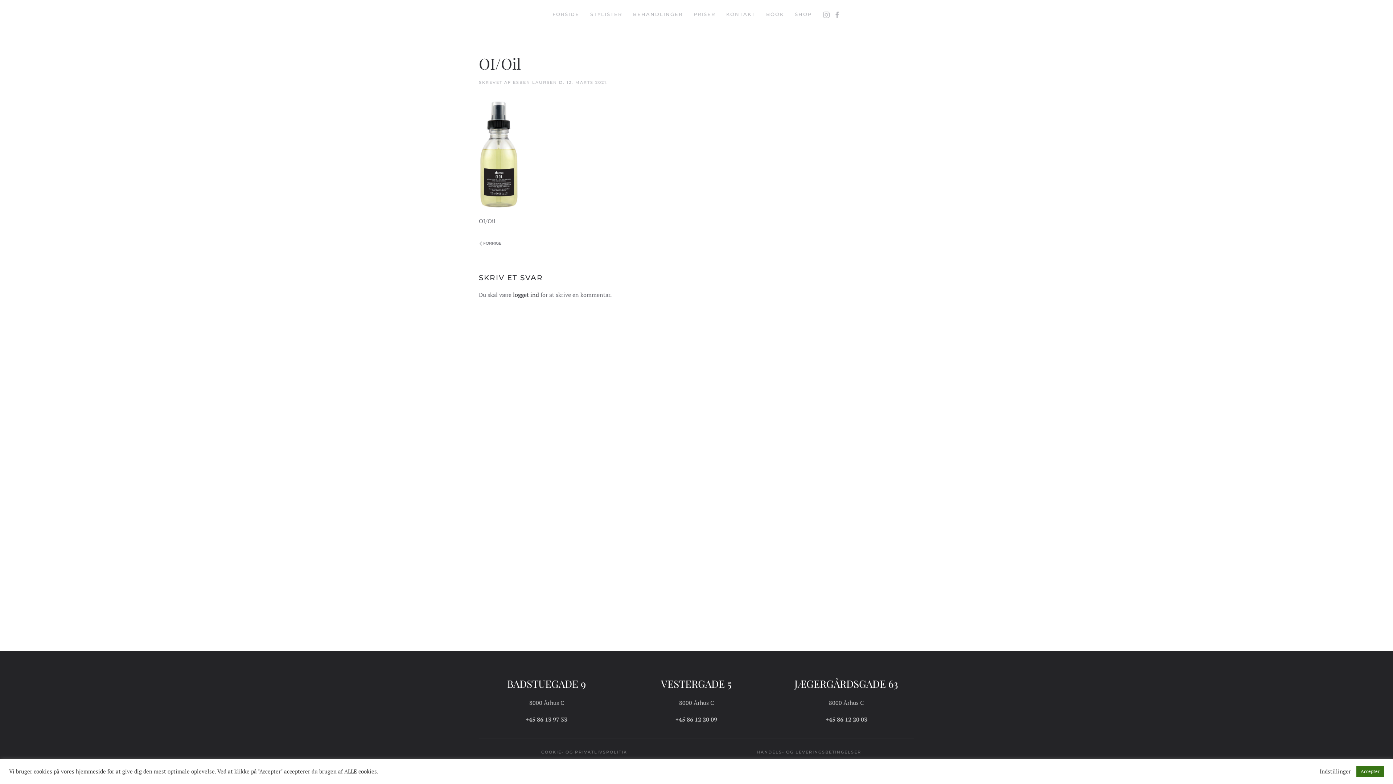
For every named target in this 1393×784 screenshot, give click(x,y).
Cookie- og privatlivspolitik (584, 752)
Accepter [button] (1370, 771)
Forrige (492, 243)
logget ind (526, 295)
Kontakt (740, 14)
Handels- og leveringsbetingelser (809, 752)
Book (775, 14)
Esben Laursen (535, 82)
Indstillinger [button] (1335, 771)
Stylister (606, 14)
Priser (704, 14)
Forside (565, 14)
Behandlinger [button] (658, 14)
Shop (803, 14)
